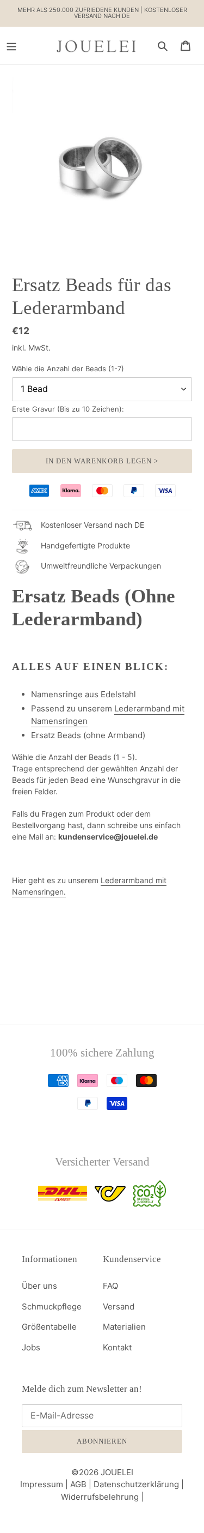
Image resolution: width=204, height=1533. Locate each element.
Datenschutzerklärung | (139, 1484)
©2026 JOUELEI (102, 1472)
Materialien (124, 1326)
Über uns (39, 1286)
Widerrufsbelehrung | (102, 1497)
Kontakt (117, 1347)
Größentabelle (49, 1326)
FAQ (110, 1286)
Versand (118, 1306)
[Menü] (11, 45)
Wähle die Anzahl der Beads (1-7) (68, 368)
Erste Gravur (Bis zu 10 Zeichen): (68, 409)
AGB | (82, 1484)
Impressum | (45, 1484)
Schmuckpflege (52, 1306)
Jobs (31, 1347)
